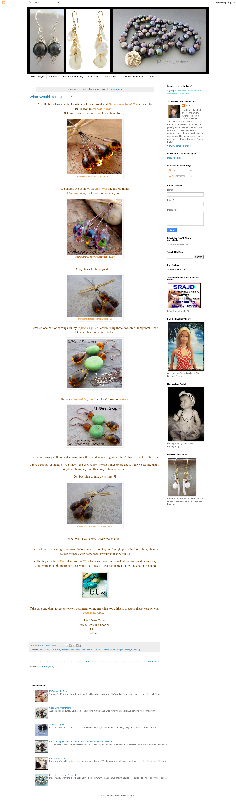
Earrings (40, 650)
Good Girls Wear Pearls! (60, 708)
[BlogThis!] (70, 645)
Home (88, 661)
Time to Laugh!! (56, 725)
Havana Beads (67, 650)
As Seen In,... (94, 76)
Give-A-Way (55, 650)
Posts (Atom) (48, 666)
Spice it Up (135, 650)
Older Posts (153, 661)
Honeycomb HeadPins (84, 650)
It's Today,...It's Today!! (59, 691)
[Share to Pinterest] (80, 645)
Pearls (152, 76)
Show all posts (114, 89)
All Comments (178, 176)
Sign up (170, 90)
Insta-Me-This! (174, 158)
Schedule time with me (177, 244)
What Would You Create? (50, 97)
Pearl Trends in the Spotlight (62, 775)
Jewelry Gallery (111, 76)
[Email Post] (61, 645)
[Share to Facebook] (77, 645)
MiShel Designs (37, 76)
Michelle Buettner (102, 650)
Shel (187, 105)
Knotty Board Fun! (57, 758)
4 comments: (51, 645)
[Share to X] (73, 645)
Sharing (127, 650)
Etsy (47, 650)
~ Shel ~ (53, 76)
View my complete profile (179, 146)
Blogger (130, 796)
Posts (174, 170)
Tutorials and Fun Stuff (133, 76)
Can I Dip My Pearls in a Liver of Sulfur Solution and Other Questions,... (82, 741)
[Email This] (67, 645)
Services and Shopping (72, 76)
